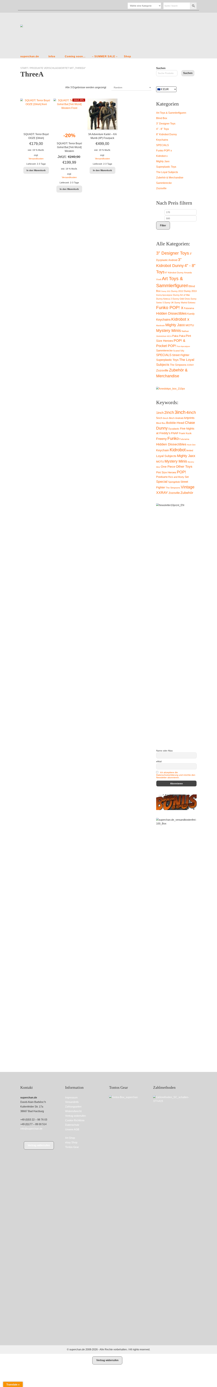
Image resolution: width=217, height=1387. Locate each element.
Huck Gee (191, 445)
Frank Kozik (185, 433)
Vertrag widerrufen (39, 1145)
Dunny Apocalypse (164, 295)
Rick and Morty (176, 477)
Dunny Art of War (181, 295)
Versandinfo (72, 1102)
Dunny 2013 (190, 291)
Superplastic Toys (166, 166)
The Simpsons (178, 364)
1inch (160, 412)
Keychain (162, 450)
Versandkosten (36, 158)
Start (24, 68)
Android (179, 418)
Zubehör (186, 493)
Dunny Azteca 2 (164, 298)
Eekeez (191, 302)
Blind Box (161, 118)
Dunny (162, 428)
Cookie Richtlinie (75, 1120)
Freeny (161, 439)
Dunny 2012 (177, 291)
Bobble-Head (175, 422)
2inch (169, 412)
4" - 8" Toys (162, 129)
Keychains (162, 139)
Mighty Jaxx (163, 161)
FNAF (174, 433)
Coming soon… (75, 56)
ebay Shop (71, 1142)
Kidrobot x (162, 156)
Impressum (71, 1097)
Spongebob (174, 481)
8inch (172, 418)
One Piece (168, 466)
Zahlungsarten (73, 1106)
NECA (169, 336)
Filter (163, 225)
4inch (191, 412)
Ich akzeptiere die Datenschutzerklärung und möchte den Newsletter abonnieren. (175, 775)
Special (161, 481)
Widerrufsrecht (73, 1111)
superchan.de (29, 56)
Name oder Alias (164, 750)
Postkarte (162, 476)
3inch (180, 412)
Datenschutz (72, 1125)
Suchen (161, 68)
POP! (181, 472)
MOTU (190, 325)
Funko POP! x (164, 150)
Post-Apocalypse (183, 346)
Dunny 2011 (165, 291)
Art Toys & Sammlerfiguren (171, 112)
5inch (159, 418)
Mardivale (160, 325)
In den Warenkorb (36, 170)
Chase (190, 423)
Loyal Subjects (166, 456)
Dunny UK (169, 302)
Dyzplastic (173, 428)
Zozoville (161, 188)
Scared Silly (178, 351)
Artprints (189, 418)
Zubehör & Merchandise (169, 177)
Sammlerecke (164, 183)
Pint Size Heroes (166, 472)
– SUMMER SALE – (105, 56)
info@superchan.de (31, 1128)
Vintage (187, 487)
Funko (173, 438)
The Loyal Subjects (167, 172)
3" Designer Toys (165, 123)
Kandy (191, 313)
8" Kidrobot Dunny (166, 134)
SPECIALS (162, 145)
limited (189, 450)
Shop (127, 56)
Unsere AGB (72, 1129)
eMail (159, 761)
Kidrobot (178, 449)
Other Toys (184, 466)
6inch (165, 418)
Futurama (189, 308)
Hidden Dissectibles (171, 313)
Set (187, 476)
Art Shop (70, 1138)
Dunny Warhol (180, 302)
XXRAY (190, 365)
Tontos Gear (72, 1147)
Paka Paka (178, 335)
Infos (51, 56)
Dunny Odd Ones (181, 298)
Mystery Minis (168, 330)
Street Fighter (180, 355)
